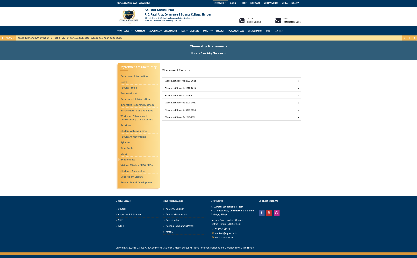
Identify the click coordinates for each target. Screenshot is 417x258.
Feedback (219, 3)
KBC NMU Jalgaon (175, 209)
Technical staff (129, 93)
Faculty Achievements (133, 136)
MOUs (124, 153)
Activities (126, 125)
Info (268, 31)
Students (194, 31)
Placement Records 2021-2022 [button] (180, 95)
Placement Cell (236, 31)
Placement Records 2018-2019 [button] (180, 117)
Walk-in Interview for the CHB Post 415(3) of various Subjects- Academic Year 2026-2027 (71, 37)
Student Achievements (134, 131)
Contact (279, 30)
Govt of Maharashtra (176, 214)
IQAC (183, 31)
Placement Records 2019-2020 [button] (180, 109)
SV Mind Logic (246, 247)
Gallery (295, 3)
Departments (170, 31)
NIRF (244, 3)
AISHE (121, 226)
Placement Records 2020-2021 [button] (180, 102)
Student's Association (133, 171)
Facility (207, 31)
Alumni (233, 3)
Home (119, 30)
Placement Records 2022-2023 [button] (180, 88)
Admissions (140, 31)
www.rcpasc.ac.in (224, 237)
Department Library (132, 176)
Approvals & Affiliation (129, 214)
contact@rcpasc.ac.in (226, 233)
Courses (122, 209)
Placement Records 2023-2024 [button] (180, 80)
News (124, 82)
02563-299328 (222, 229)
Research (219, 31)
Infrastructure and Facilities (137, 110)
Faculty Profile (129, 87)
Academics (155, 31)
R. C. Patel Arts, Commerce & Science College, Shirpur (161, 247)
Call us (250, 18)
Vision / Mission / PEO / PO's (137, 165)
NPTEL (169, 231)
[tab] (231, 81)
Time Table (127, 148)
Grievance (255, 3)
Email (285, 18)
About (127, 31)
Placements (128, 159)
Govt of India (172, 220)
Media (285, 3)
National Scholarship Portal (180, 226)
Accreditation (255, 31)
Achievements (271, 3)
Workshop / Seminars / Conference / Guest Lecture (137, 118)
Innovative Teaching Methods (137, 104)
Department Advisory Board (136, 99)
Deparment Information (134, 76)
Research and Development (137, 182)
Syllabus (125, 142)
